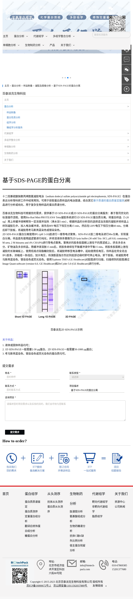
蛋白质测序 (31, 511)
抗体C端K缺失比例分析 (77, 538)
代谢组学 (8, 133)
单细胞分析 (10, 146)
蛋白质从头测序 (55, 509)
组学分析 (11, 122)
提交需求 (14, 432)
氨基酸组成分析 (77, 519)
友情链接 (98, 585)
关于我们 (8, 160)
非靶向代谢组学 (100, 509)
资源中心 (120, 501)
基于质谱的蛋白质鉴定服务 (108, 200)
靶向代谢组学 (100, 501)
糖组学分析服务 (15, 127)
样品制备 (11, 112)
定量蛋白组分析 (32, 519)
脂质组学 (97, 516)
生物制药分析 (11, 153)
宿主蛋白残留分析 (77, 548)
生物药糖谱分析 (77, 528)
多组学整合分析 (12, 140)
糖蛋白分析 (31, 535)
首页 (5, 494)
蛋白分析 (8, 106)
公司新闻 (120, 506)
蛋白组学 (31, 494)
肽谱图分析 (76, 511)
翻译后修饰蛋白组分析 (32, 528)
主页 (7, 86)
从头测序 (53, 494)
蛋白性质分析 (13, 117)
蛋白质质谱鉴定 (32, 504)
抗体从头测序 (55, 501)
